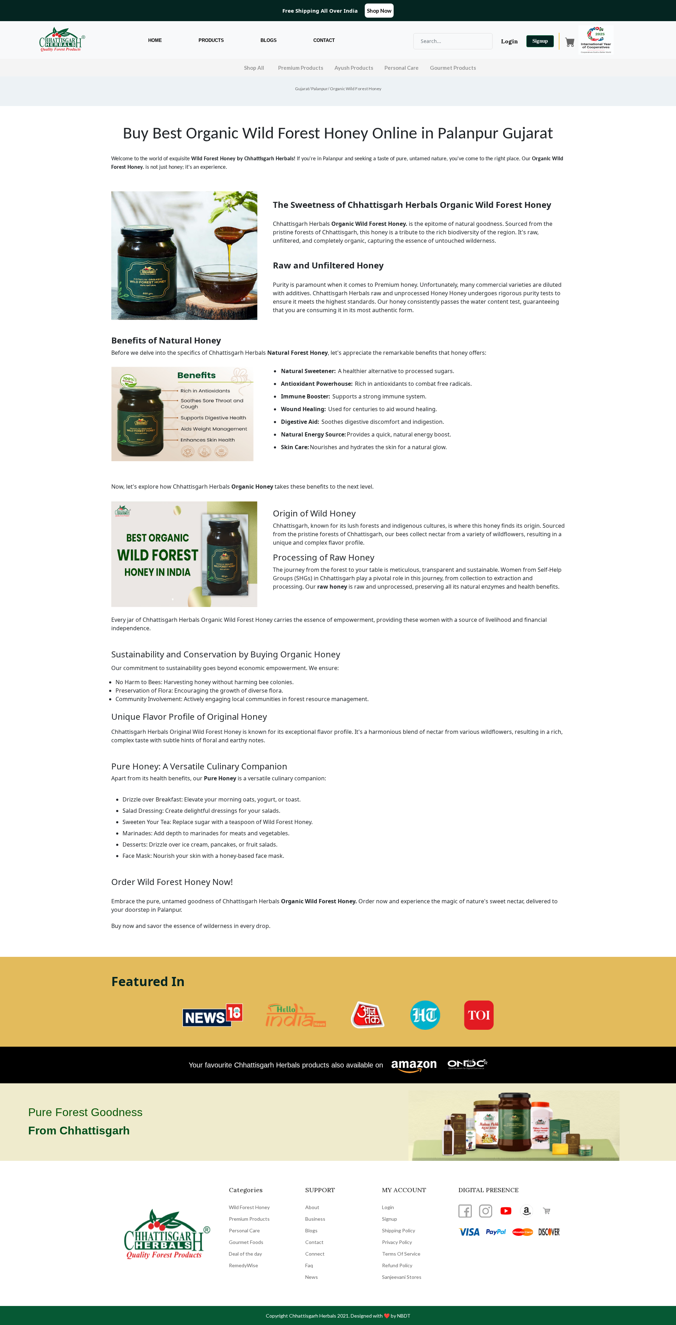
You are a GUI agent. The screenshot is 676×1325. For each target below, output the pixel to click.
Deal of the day (245, 1254)
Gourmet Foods (246, 1242)
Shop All (254, 67)
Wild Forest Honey (249, 1207)
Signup (540, 41)
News (311, 1277)
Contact (314, 1242)
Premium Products (300, 67)
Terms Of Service (401, 1254)
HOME (155, 40)
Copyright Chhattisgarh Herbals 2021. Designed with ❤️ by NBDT (338, 1316)
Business (315, 1219)
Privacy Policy (397, 1242)
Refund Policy (397, 1265)
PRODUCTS (211, 40)
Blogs (311, 1230)
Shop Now (379, 10)
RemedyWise (243, 1265)
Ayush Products (353, 67)
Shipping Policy (398, 1230)
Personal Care (401, 67)
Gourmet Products (453, 67)
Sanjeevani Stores (401, 1277)
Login (509, 41)
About (312, 1207)
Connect (315, 1254)
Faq (309, 1265)
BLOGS (269, 40)
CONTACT (324, 40)
